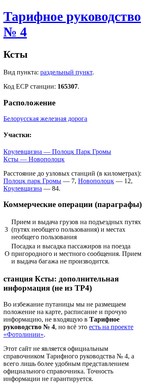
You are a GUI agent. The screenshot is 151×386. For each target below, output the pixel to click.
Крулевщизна (22, 188)
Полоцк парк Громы (32, 180)
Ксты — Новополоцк (34, 159)
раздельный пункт (66, 72)
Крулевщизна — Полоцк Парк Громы (57, 151)
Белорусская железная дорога (45, 118)
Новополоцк (96, 180)
